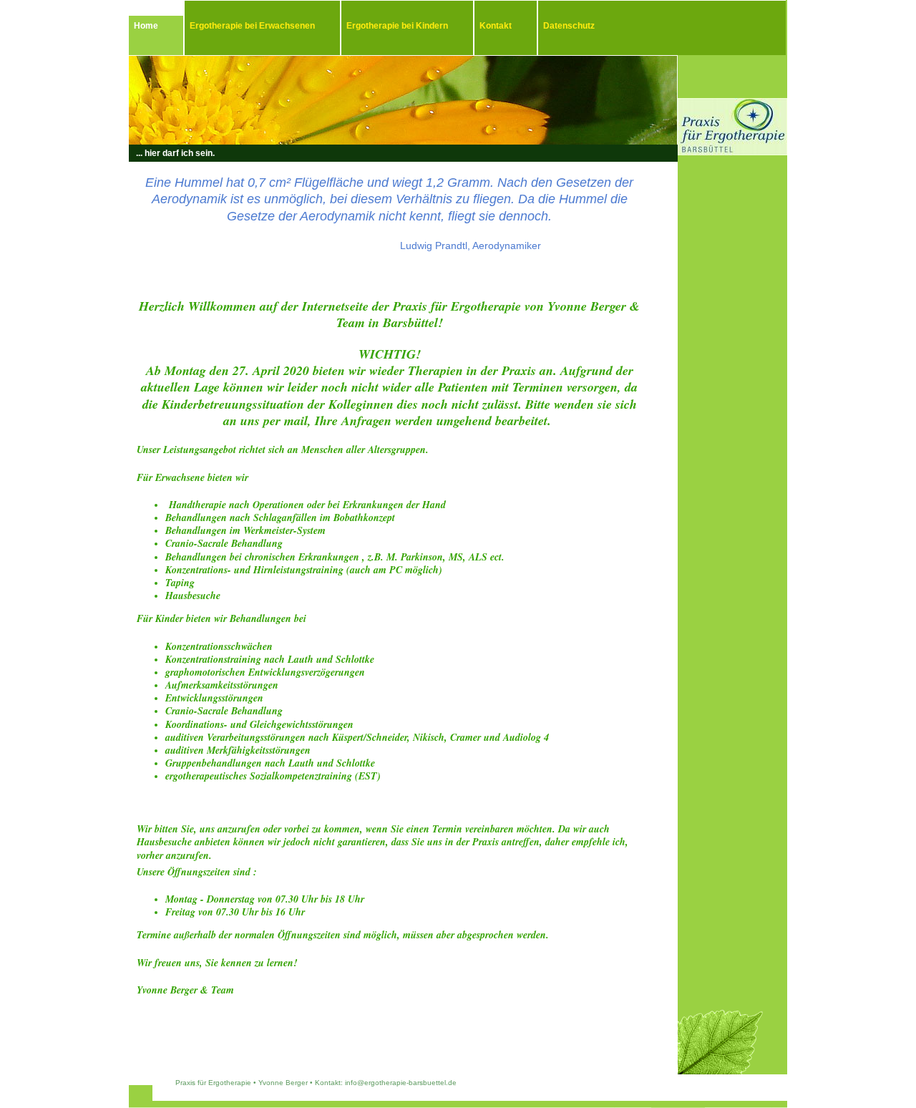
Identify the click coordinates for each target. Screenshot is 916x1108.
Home (146, 26)
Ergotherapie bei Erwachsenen (252, 26)
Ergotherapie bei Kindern (397, 26)
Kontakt (495, 26)
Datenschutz (569, 26)
